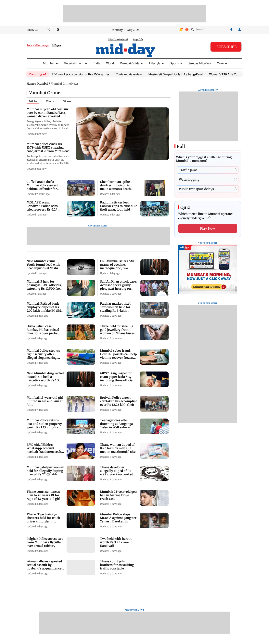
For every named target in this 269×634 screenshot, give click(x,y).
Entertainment (73, 63)
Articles (33, 101)
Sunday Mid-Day (200, 63)
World (110, 63)
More (220, 63)
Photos (50, 101)
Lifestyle (154, 63)
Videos (67, 101)
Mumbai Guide (129, 63)
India (97, 63)
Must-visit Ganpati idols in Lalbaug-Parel (175, 74)
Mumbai (48, 63)
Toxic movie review (129, 74)
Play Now (207, 228)
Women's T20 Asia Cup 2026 (227, 74)
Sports (174, 63)
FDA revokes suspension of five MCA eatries (80, 74)
